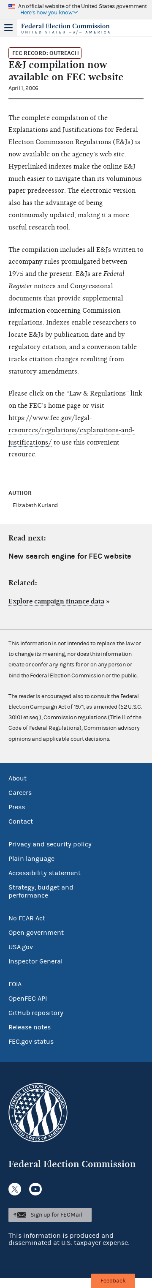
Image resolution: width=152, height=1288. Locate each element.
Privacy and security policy (50, 844)
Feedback (113, 1280)
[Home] (65, 28)
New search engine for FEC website (69, 556)
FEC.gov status (31, 1041)
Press (16, 807)
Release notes (29, 1027)
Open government (36, 932)
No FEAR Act (26, 918)
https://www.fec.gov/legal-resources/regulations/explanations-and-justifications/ (71, 430)
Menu (8, 27)
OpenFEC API (27, 998)
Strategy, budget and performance (40, 891)
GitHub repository (35, 1013)
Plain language (31, 858)
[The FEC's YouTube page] (35, 1189)
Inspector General (35, 961)
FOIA (15, 984)
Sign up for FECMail (56, 1215)
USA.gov (20, 947)
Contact (20, 821)
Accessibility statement (44, 873)
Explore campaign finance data (56, 601)
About (17, 778)
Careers (20, 793)
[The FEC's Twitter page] (14, 1189)
